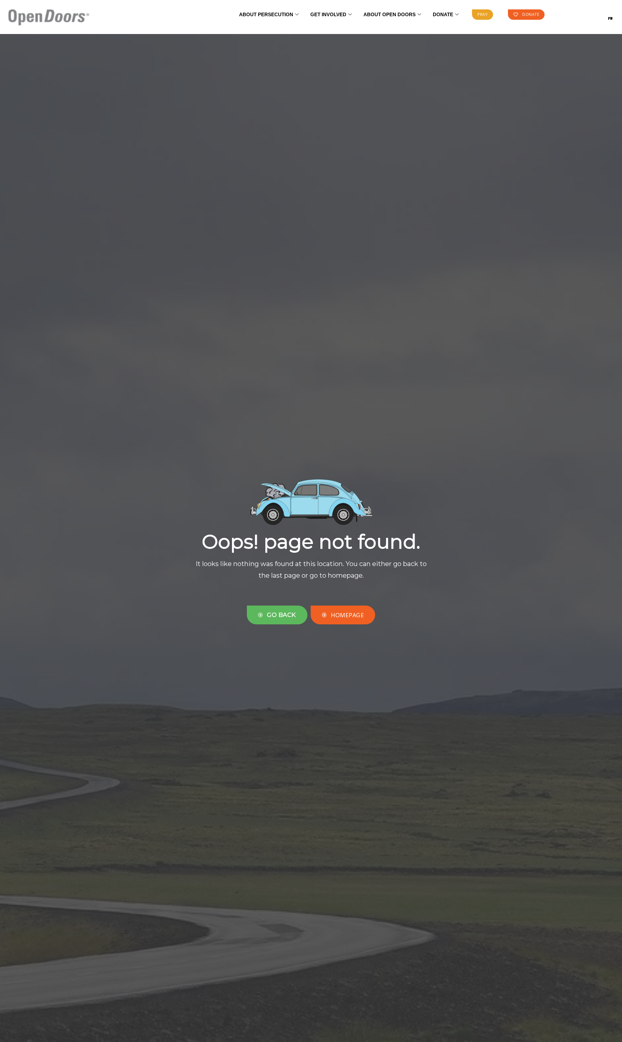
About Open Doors (389, 14)
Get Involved (328, 14)
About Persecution (266, 14)
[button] (482, 14)
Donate (443, 14)
